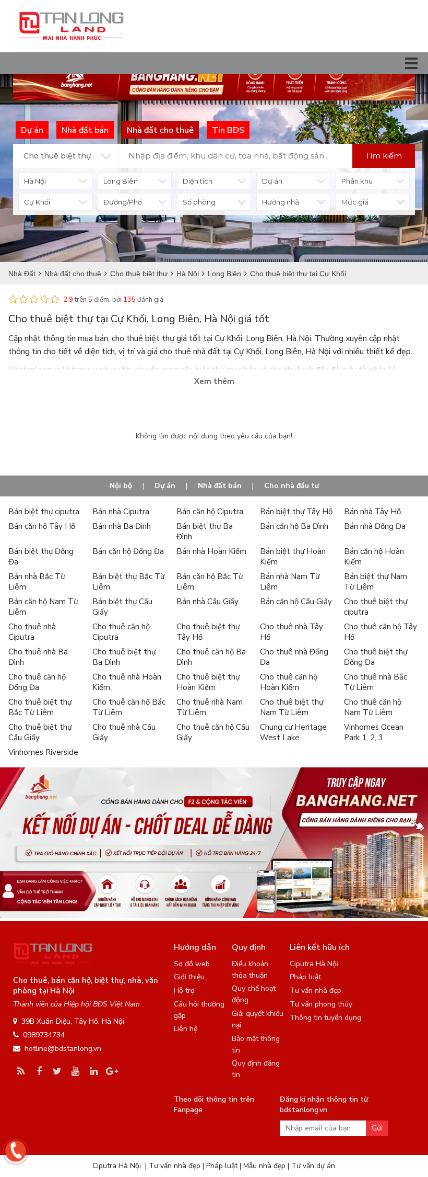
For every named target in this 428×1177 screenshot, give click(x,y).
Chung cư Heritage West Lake (293, 732)
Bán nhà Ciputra (120, 511)
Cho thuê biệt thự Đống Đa (375, 657)
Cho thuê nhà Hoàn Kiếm (126, 682)
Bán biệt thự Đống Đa (41, 556)
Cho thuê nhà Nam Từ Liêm (209, 707)
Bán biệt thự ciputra (43, 511)
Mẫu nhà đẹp (264, 1166)
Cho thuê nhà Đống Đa (294, 657)
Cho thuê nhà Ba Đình (38, 657)
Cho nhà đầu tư (291, 486)
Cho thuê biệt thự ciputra (375, 606)
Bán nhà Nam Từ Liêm (289, 581)
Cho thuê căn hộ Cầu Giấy (212, 732)
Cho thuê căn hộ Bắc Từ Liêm (128, 707)
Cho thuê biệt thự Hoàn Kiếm (208, 682)
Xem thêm (214, 381)
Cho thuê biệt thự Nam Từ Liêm (291, 707)
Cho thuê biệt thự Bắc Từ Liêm (40, 707)
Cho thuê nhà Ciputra (32, 631)
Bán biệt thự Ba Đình (204, 531)
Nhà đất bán (220, 486)
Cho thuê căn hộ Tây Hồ (380, 631)
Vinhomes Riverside (43, 752)
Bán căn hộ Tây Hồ (41, 526)
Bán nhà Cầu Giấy (207, 601)
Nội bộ (121, 486)
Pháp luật (305, 977)
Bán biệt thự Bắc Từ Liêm (128, 581)
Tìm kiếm (383, 156)
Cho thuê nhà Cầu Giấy (124, 732)
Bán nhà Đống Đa (375, 526)
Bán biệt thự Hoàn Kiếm (293, 556)
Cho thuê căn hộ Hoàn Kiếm (288, 682)
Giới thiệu (189, 977)
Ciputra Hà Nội (314, 964)
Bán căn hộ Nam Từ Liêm (43, 606)
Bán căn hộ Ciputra (209, 511)
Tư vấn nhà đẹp (315, 990)
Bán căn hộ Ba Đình (294, 526)
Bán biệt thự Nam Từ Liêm (375, 581)
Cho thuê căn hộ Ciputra (121, 631)
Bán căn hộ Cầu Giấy (296, 601)
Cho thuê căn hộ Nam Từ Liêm (372, 707)
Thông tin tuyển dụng (325, 1018)
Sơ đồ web (192, 964)
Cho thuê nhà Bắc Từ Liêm (375, 682)
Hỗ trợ (184, 990)
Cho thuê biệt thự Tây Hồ (208, 631)
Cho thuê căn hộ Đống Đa (37, 682)
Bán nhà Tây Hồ (372, 511)
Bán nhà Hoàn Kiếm (211, 551)
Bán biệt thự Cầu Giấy (122, 606)
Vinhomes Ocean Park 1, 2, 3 (373, 732)
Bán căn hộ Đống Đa (128, 551)
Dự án (164, 486)
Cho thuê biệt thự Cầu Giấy (40, 732)
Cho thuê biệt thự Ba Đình (124, 657)
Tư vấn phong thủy (321, 1004)
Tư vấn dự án (313, 1166)
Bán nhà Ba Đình (121, 526)
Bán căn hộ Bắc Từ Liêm (209, 581)
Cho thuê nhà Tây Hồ (291, 631)
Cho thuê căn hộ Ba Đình (211, 657)
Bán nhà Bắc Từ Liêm (36, 581)
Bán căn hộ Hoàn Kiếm (374, 556)
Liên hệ (185, 1029)
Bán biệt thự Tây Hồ (296, 511)
